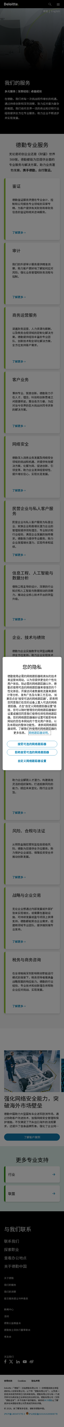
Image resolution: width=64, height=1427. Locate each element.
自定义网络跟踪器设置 (32, 761)
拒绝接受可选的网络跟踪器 (32, 752)
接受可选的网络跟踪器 (32, 744)
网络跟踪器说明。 (40, 733)
